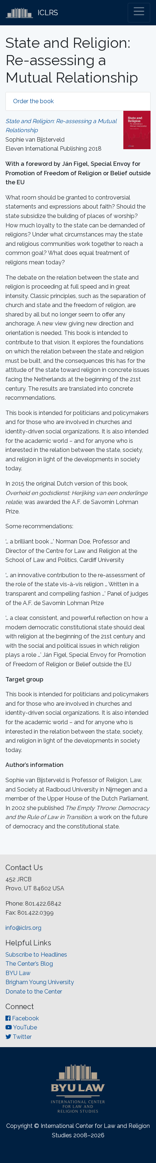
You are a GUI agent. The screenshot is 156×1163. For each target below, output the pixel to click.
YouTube (24, 1027)
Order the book (33, 101)
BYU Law (17, 973)
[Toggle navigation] (139, 12)
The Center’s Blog (29, 963)
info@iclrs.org (23, 927)
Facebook (25, 1018)
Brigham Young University (39, 982)
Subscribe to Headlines (36, 954)
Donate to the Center (33, 991)
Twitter (21, 1036)
